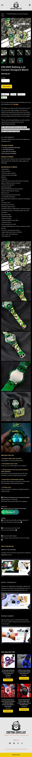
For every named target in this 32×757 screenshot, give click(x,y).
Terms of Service (9, 749)
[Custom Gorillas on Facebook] (10, 744)
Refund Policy (24, 749)
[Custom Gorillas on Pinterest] (14, 744)
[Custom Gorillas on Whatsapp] (22, 744)
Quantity (3, 77)
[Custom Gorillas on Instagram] (18, 744)
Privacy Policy (16, 749)
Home (2, 14)
